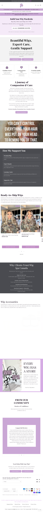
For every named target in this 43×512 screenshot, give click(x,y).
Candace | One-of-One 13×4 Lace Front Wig (10, 235)
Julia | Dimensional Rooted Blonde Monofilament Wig (28, 234)
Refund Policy (17, 504)
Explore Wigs (15, 59)
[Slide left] (19, 251)
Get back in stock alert (10, 246)
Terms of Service (25, 504)
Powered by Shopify (15, 494)
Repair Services (27, 59)
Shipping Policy (10, 504)
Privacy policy (21, 494)
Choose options (10, 344)
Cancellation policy (35, 494)
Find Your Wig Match (29, 387)
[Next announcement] (41, 14)
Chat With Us (27, 471)
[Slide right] (24, 251)
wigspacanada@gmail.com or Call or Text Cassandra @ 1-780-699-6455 (23, 509)
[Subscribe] (20, 481)
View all (21, 254)
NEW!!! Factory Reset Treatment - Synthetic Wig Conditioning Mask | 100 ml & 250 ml (30, 333)
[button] (2, 5)
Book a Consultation (21, 112)
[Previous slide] (19, 455)
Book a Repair (15, 471)
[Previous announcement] (2, 14)
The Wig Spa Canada (8, 494)
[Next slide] (24, 455)
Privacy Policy (33, 504)
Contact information (27, 494)
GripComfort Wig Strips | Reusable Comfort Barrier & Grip (10, 340)
